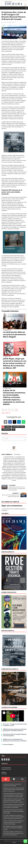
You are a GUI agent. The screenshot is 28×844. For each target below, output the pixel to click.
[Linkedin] (19, 422)
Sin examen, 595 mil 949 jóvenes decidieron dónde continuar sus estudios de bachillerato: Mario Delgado (13, 811)
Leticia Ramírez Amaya (18, 426)
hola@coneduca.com (6, 769)
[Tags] (14, 779)
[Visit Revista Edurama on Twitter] (6, 760)
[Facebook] (10, 422)
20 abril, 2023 (6, 22)
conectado (15, 508)
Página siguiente (5, 413)
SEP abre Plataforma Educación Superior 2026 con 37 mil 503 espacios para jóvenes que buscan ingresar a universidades (13, 806)
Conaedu (7, 426)
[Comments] (22, 779)
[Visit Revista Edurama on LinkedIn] (4, 760)
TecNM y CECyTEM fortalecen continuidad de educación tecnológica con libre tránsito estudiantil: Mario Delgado (13, 822)
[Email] (5, 422)
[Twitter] (14, 422)
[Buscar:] (14, 439)
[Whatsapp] (23, 422)
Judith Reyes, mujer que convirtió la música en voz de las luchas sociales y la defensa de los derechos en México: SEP (13, 789)
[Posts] (5, 779)
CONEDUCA (13, 22)
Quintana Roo (6, 429)
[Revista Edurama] (14, 5)
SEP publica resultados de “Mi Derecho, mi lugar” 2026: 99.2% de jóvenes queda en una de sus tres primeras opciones (13, 833)
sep (13, 429)
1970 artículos (17, 454)
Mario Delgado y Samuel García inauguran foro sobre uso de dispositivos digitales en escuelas (13, 828)
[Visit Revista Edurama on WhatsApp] (2, 760)
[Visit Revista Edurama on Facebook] (9, 760)
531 (16, 410)
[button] (26, 8)
